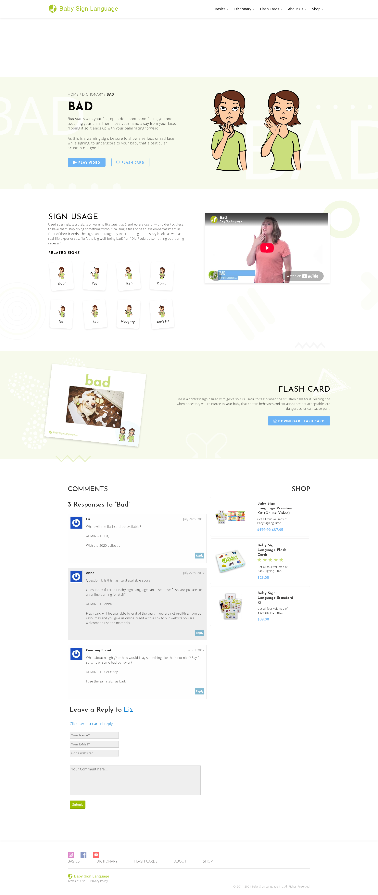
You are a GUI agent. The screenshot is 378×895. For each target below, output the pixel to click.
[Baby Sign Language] (83, 8)
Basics (220, 8)
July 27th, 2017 (193, 573)
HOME (74, 94)
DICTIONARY (92, 94)
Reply (199, 555)
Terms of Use (76, 881)
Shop (316, 8)
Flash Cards (270, 8)
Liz (128, 709)
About (180, 861)
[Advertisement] (189, 47)
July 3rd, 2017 (194, 650)
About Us (296, 8)
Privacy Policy (99, 881)
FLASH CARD (133, 162)
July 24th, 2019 (193, 519)
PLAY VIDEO (89, 162)
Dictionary (243, 8)
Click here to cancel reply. (92, 723)
